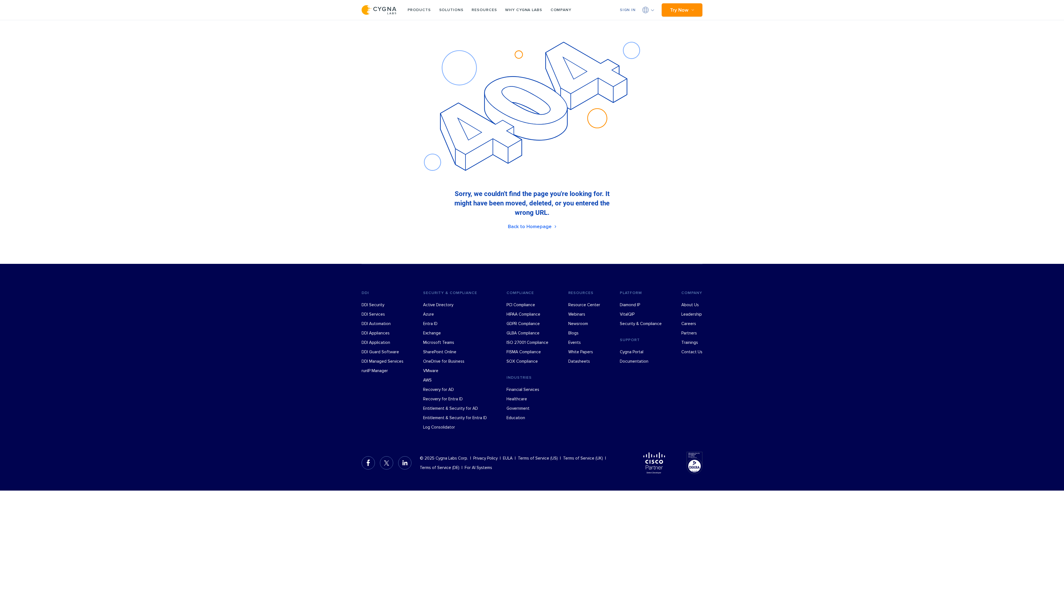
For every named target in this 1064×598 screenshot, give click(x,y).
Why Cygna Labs (523, 9)
